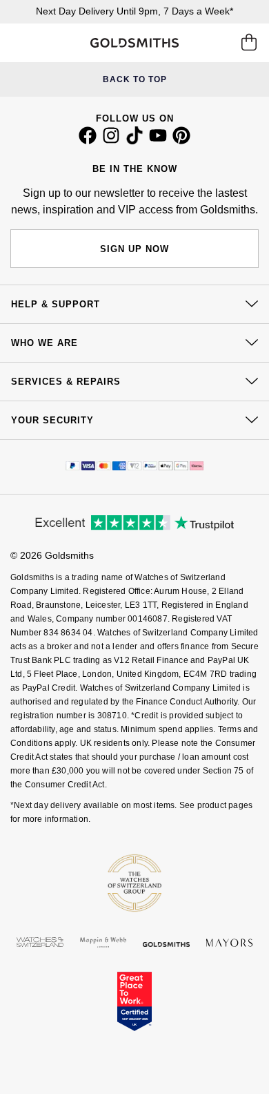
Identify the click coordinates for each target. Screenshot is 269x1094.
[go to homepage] (134, 42)
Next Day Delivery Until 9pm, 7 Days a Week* (134, 11)
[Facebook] (87, 141)
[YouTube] (158, 141)
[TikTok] (134, 141)
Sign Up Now (134, 249)
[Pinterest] (181, 141)
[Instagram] (111, 141)
